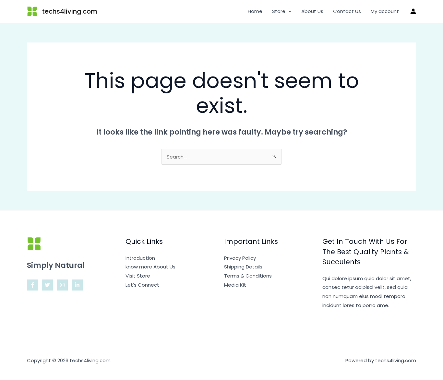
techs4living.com (69, 11)
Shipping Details (243, 266)
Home (255, 11)
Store (278, 11)
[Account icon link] (413, 11)
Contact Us (347, 11)
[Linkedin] (77, 285)
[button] (288, 11)
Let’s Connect (142, 284)
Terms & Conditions (248, 275)
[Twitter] (47, 285)
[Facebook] (32, 285)
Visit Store (138, 275)
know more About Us (150, 266)
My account (385, 11)
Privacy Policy (240, 258)
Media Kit (235, 284)
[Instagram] (62, 285)
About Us (312, 11)
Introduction (140, 258)
